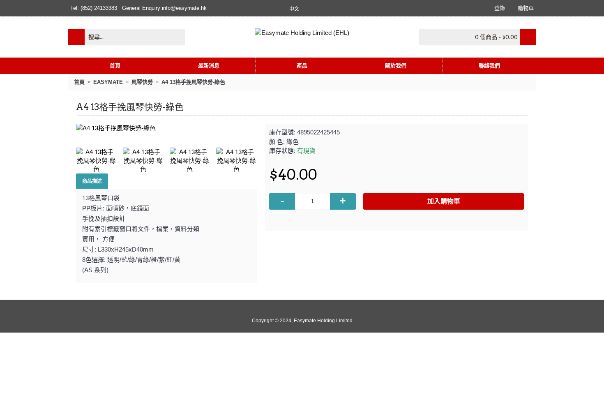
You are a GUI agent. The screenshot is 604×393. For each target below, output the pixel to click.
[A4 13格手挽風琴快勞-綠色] (166, 128)
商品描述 (92, 181)
